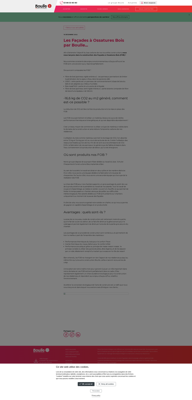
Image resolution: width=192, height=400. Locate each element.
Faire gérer (102, 9)
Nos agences (123, 9)
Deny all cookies (107, 384)
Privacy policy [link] (96, 395)
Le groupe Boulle (116, 3)
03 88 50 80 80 (70, 3)
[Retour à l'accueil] (43, 6)
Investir (83, 9)
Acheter (66, 9)
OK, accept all (87, 384)
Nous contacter (146, 9)
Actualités (132, 3)
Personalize (96, 391)
